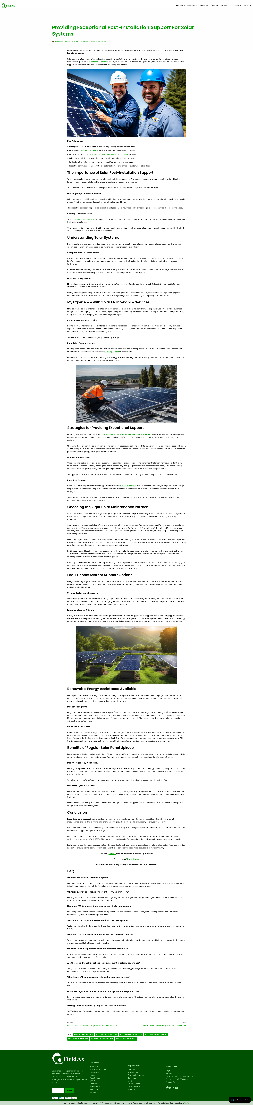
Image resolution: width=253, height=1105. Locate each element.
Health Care (95, 1066)
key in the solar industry (84, 219)
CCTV (92, 1081)
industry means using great (126, 434)
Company (132, 1069)
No (188, 1103)
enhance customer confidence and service (111, 154)
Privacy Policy (172, 1082)
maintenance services (98, 62)
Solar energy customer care (106, 1034)
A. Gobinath (59, 41)
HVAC (92, 1075)
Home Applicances (98, 1069)
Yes (185, 1103)
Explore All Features (136, 1075)
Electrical (94, 1089)
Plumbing (94, 1092)
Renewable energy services (83, 1034)
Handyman (95, 1086)
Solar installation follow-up (131, 1034)
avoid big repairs (111, 351)
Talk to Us (132, 1078)
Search (69, 1090)
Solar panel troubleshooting (156, 1034)
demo (84, 1079)
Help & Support (134, 1084)
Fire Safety (94, 1072)
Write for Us (133, 1089)
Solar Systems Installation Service (93, 41)
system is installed (128, 486)
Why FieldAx (133, 1072)
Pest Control (95, 1078)
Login (168, 1070)
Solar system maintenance (78, 1039)
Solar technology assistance (102, 1039)
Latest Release (134, 1086)
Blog (130, 1081)
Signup (169, 1073)
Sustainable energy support (126, 1039)
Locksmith (94, 1084)
